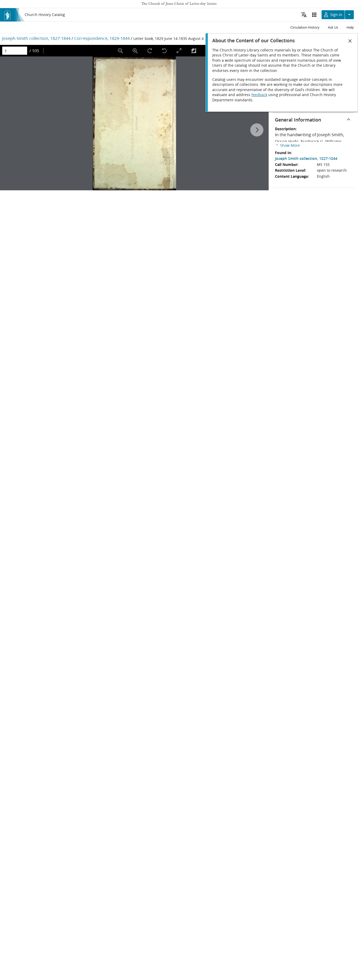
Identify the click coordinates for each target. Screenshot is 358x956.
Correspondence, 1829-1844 (102, 38)
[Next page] (256, 129)
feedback (259, 94)
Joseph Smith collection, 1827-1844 (36, 38)
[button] (287, 145)
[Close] (350, 41)
